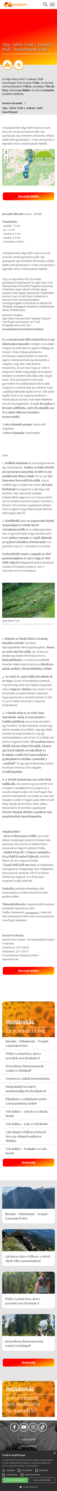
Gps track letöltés (28, 196)
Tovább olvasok (31, 1466)
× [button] (54, 1453)
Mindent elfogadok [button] (15, 1480)
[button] (6, 161)
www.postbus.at (31, 913)
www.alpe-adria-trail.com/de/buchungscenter (23, 329)
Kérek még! (28, 1162)
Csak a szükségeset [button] (42, 1480)
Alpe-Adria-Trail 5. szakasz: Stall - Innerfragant (23, 110)
